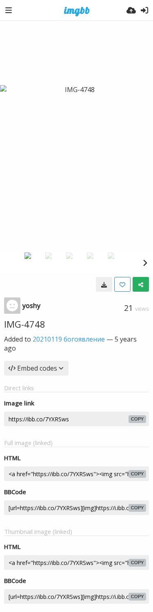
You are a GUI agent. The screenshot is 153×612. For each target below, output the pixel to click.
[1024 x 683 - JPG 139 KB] (104, 284)
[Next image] (145, 262)
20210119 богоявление (69, 339)
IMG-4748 (24, 324)
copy (137, 418)
